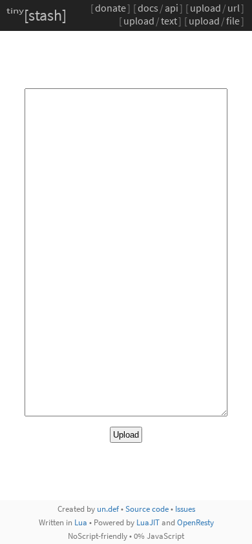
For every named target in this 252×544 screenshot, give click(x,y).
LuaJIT (148, 522)
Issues (185, 508)
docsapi (158, 7)
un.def (108, 508)
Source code (147, 508)
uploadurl (215, 7)
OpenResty (195, 522)
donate (110, 7)
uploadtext (150, 20)
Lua (80, 522)
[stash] (36, 15)
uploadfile (214, 20)
